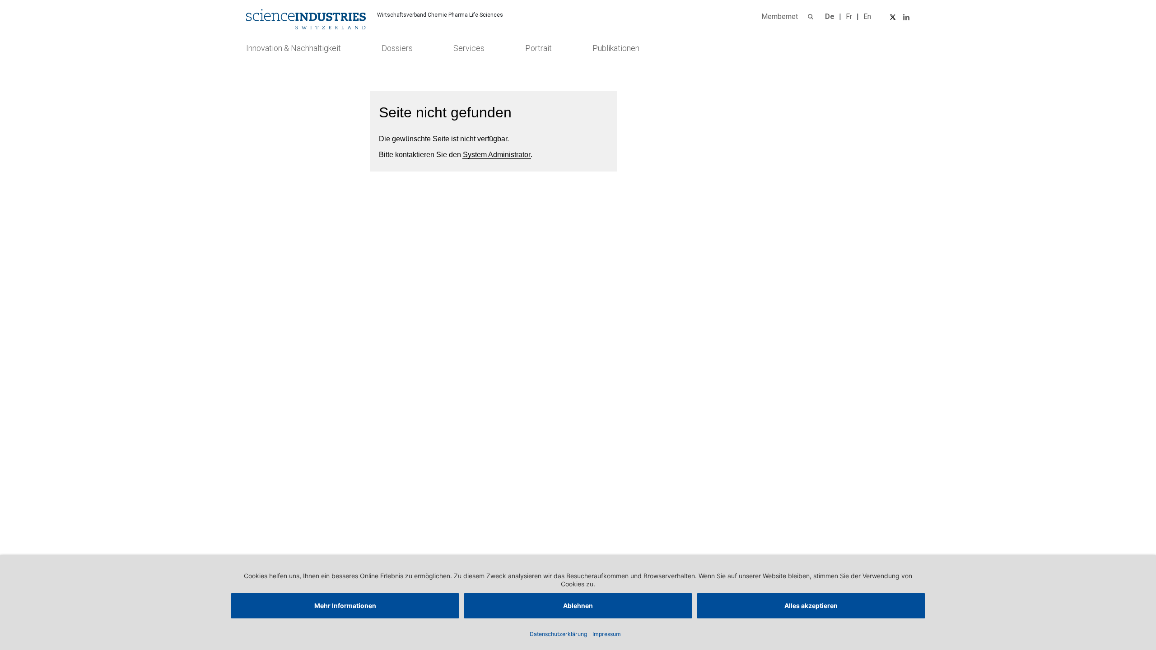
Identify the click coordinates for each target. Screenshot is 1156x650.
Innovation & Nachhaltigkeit (293, 48)
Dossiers (397, 48)
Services (469, 48)
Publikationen (615, 48)
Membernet (779, 16)
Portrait (538, 48)
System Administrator (497, 154)
